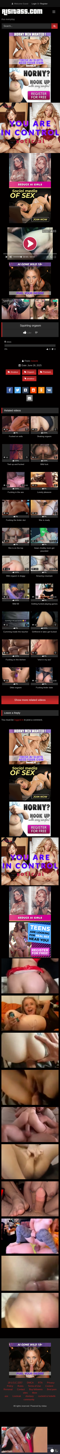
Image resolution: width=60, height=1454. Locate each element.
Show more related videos (30, 699)
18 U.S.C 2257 (15, 1382)
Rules (20, 1386)
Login (34, 4)
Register (44, 4)
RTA (40, 1382)
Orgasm (30, 372)
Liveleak (17, 1396)
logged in (18, 720)
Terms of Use (34, 1386)
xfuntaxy (29, 1396)
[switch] (54, 1451)
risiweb (34, 361)
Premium (47, 372)
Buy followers (36, 1389)
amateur (30, 378)
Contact (21, 1389)
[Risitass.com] (24, 12)
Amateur (14, 372)
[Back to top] (51, 1445)
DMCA (30, 1382)
